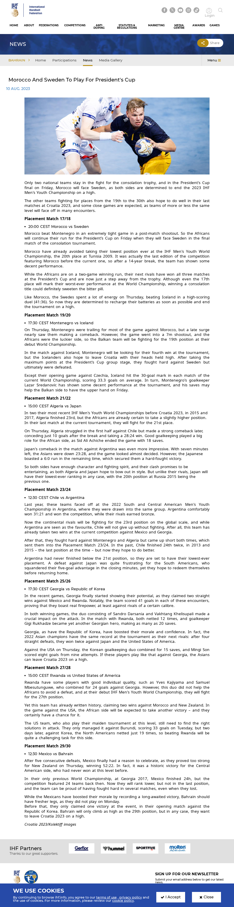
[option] (82, 848)
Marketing (156, 25)
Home (14, 25)
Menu (212, 60)
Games (215, 25)
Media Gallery (110, 60)
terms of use (106, 897)
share (215, 43)
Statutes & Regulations (127, 26)
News (88, 60)
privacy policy (130, 897)
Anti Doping (99, 26)
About (29, 25)
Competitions (74, 25)
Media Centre (179, 26)
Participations (64, 60)
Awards (198, 25)
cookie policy (123, 901)
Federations (48, 25)
